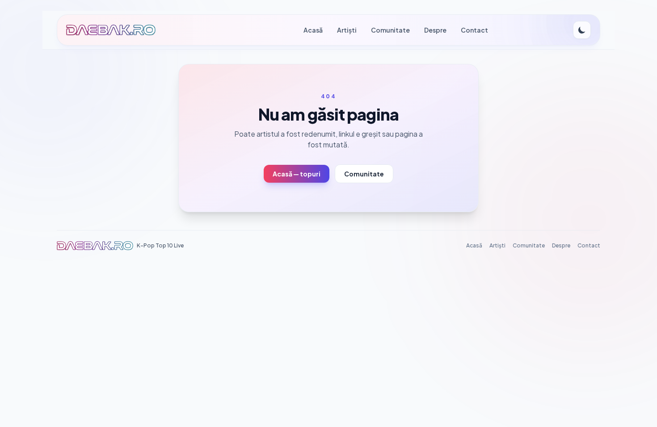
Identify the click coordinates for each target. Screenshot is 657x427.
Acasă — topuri (296, 174)
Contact (474, 30)
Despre (435, 30)
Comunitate (390, 30)
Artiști (347, 30)
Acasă (313, 30)
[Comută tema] (582, 30)
